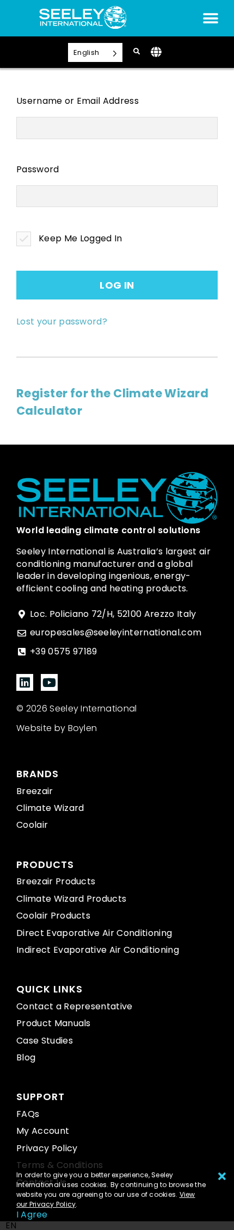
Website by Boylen (56, 728)
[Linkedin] (24, 682)
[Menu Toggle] (210, 18)
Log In (117, 285)
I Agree (32, 1214)
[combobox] (11, 1225)
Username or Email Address (77, 101)
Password (37, 170)
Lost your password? (61, 321)
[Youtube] (49, 682)
